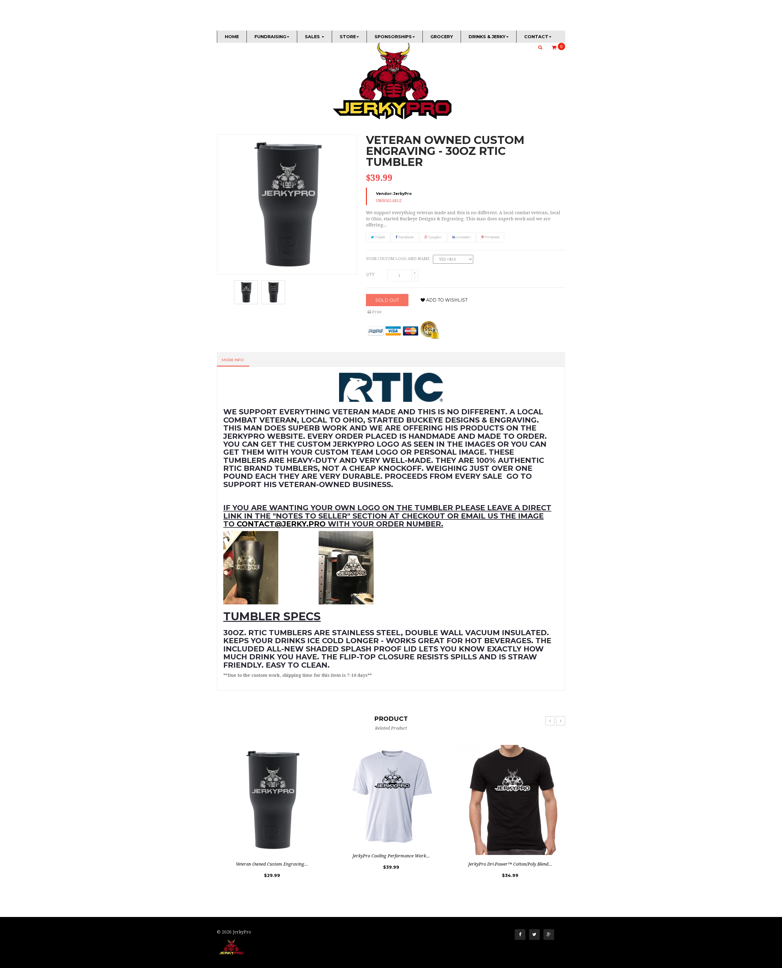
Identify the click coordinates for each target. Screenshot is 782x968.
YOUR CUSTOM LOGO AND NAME (398, 258)
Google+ (435, 237)
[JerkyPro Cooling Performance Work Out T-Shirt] (391, 796)
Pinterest (491, 237)
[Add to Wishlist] (303, 849)
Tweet (379, 237)
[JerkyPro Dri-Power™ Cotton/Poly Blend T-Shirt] (510, 800)
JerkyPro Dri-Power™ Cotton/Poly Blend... (510, 864)
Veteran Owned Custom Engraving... (272, 864)
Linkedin (463, 237)
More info (233, 360)
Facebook (405, 237)
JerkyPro (402, 193)
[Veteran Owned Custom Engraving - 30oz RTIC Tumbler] (246, 292)
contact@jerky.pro (281, 523)
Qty (370, 274)
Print (376, 312)
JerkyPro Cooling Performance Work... (391, 855)
